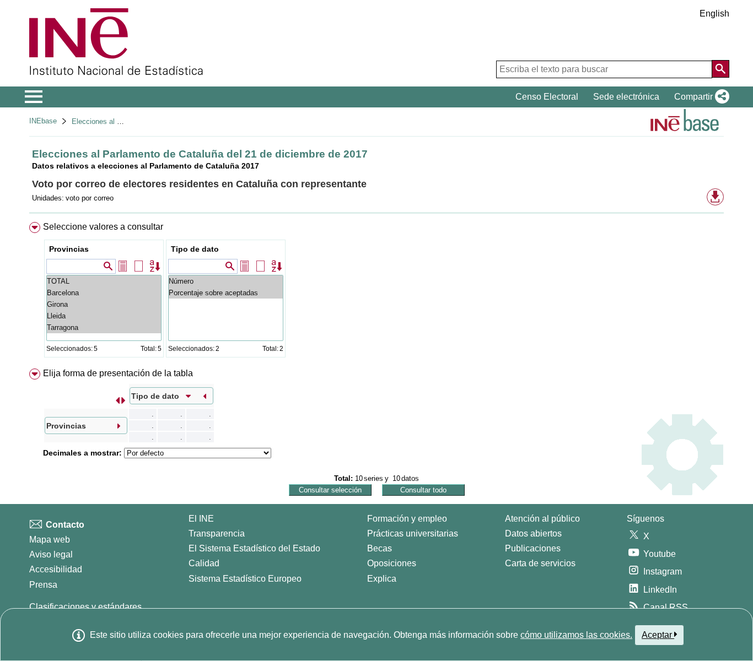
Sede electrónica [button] (626, 96)
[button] (699, 97)
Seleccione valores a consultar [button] (103, 226)
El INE (201, 518)
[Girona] (104, 304)
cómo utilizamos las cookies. (576, 635)
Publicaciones (533, 548)
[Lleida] (104, 316)
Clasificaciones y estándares (85, 606)
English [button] (714, 13)
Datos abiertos (533, 533)
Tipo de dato (195, 249)
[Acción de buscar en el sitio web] (720, 69)
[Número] (226, 281)
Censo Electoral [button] (546, 96)
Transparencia (217, 533)
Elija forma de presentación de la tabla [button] (118, 373)
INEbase (43, 121)
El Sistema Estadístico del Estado (254, 548)
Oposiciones (391, 563)
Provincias (69, 249)
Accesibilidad (55, 569)
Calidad (204, 563)
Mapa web (49, 539)
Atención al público (542, 518)
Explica (381, 578)
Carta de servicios (540, 563)
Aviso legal (51, 554)
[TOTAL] (104, 281)
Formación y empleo (407, 518)
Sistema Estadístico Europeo (245, 578)
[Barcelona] (104, 293)
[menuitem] (376, 292)
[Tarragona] (104, 327)
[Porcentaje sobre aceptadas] (226, 293)
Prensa (43, 584)
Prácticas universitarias (412, 533)
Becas (379, 548)
